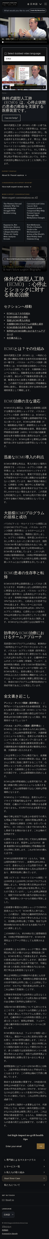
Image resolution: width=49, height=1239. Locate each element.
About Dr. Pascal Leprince (14, 175)
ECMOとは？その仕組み (18, 313)
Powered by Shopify (10, 1234)
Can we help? (11, 117)
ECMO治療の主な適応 (17, 316)
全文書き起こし (14, 337)
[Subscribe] (41, 1146)
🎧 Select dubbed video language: (22, 53)
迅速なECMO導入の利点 (18, 320)
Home (4, 93)
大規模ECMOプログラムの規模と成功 (25, 323)
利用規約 (5, 1230)
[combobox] (24, 10)
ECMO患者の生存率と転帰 (19, 327)
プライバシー (6, 1226)
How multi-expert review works (16, 187)
